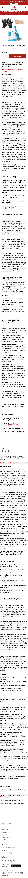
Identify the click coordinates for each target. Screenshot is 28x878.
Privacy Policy (5, 835)
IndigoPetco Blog (7, 853)
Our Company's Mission (8, 847)
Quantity (4, 52)
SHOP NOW (14, 3)
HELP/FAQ (5, 840)
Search (3, 827)
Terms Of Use (6, 837)
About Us (4, 850)
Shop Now (5, 829)
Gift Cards (4, 832)
